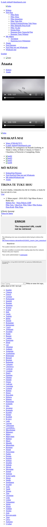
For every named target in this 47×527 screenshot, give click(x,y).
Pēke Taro (9, 205)
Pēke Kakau (37, 205)
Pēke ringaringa (17, 19)
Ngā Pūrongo (11, 45)
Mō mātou (10, 177)
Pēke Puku (15, 15)
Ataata (8, 43)
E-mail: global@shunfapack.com (13, 2)
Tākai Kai (18, 205)
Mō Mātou (10, 36)
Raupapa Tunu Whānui (19, 34)
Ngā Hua (9, 12)
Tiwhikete (14, 39)
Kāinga (8, 10)
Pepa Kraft (10, 207)
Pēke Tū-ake (15, 28)
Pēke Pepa (19, 207)
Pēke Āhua (15, 17)
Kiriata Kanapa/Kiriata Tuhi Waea (24, 23)
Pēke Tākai (27, 205)
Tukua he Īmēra (7, 213)
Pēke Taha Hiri (16, 21)
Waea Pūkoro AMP (23, 203)
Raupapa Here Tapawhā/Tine (22, 32)
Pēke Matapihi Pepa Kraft (20, 26)
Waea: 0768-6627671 (14, 143)
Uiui (2, 194)
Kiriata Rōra (15, 30)
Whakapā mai (11, 50)
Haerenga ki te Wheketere (20, 41)
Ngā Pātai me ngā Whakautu (17, 47)
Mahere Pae (10, 203)
